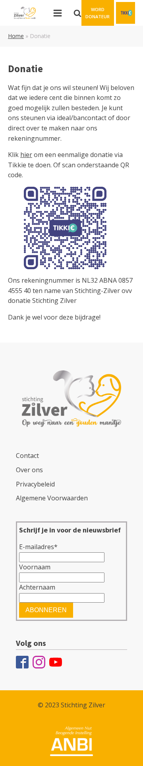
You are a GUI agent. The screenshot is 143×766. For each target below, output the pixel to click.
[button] (97, 13)
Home (16, 36)
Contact (27, 455)
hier (26, 154)
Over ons (29, 469)
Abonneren (46, 610)
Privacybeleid (35, 484)
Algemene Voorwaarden (52, 498)
